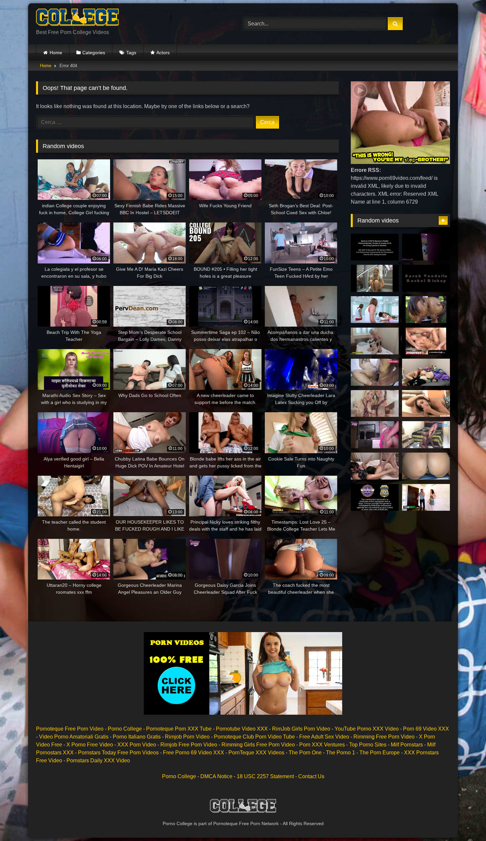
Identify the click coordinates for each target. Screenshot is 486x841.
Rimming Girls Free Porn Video (258, 744)
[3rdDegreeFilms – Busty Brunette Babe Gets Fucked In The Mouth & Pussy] (426, 341)
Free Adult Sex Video (324, 737)
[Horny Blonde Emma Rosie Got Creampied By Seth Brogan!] (375, 434)
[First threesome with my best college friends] (375, 466)
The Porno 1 (340, 752)
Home (56, 52)
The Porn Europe (379, 752)
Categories (93, 52)
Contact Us (311, 776)
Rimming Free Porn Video (384, 737)
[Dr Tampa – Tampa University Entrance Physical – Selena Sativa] (375, 497)
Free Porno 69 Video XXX (193, 752)
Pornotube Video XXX (242, 729)
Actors (163, 52)
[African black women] (375, 372)
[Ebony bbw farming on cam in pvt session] (426, 466)
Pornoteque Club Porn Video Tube (254, 737)
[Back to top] (465, 821)
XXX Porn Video (136, 744)
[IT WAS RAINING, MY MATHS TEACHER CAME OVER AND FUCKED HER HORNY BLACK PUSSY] (426, 434)
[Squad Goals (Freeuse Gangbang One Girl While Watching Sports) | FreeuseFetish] (375, 309)
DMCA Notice (216, 776)
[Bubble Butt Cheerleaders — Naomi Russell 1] (426, 309)
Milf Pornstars (407, 744)
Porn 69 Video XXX (426, 729)
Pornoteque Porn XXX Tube (179, 729)
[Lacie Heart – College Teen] (375, 278)
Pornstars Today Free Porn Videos (118, 752)
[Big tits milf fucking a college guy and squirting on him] (426, 403)
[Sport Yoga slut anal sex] (426, 247)
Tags (131, 52)
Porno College (125, 729)
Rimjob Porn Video (187, 737)
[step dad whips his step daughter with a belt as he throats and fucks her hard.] (426, 372)
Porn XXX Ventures (322, 744)
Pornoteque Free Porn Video (69, 729)
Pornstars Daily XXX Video (98, 760)
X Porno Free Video (89, 744)
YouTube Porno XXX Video (367, 729)
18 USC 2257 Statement (265, 776)
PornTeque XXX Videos (256, 752)
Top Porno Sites (367, 744)
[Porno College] (77, 18)
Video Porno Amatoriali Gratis (73, 737)
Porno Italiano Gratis (137, 737)
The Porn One (305, 752)
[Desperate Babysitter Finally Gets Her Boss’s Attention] (426, 497)
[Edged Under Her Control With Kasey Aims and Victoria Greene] (375, 403)
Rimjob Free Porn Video (188, 744)
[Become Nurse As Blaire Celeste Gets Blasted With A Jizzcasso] (375, 247)
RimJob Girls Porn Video (301, 729)
